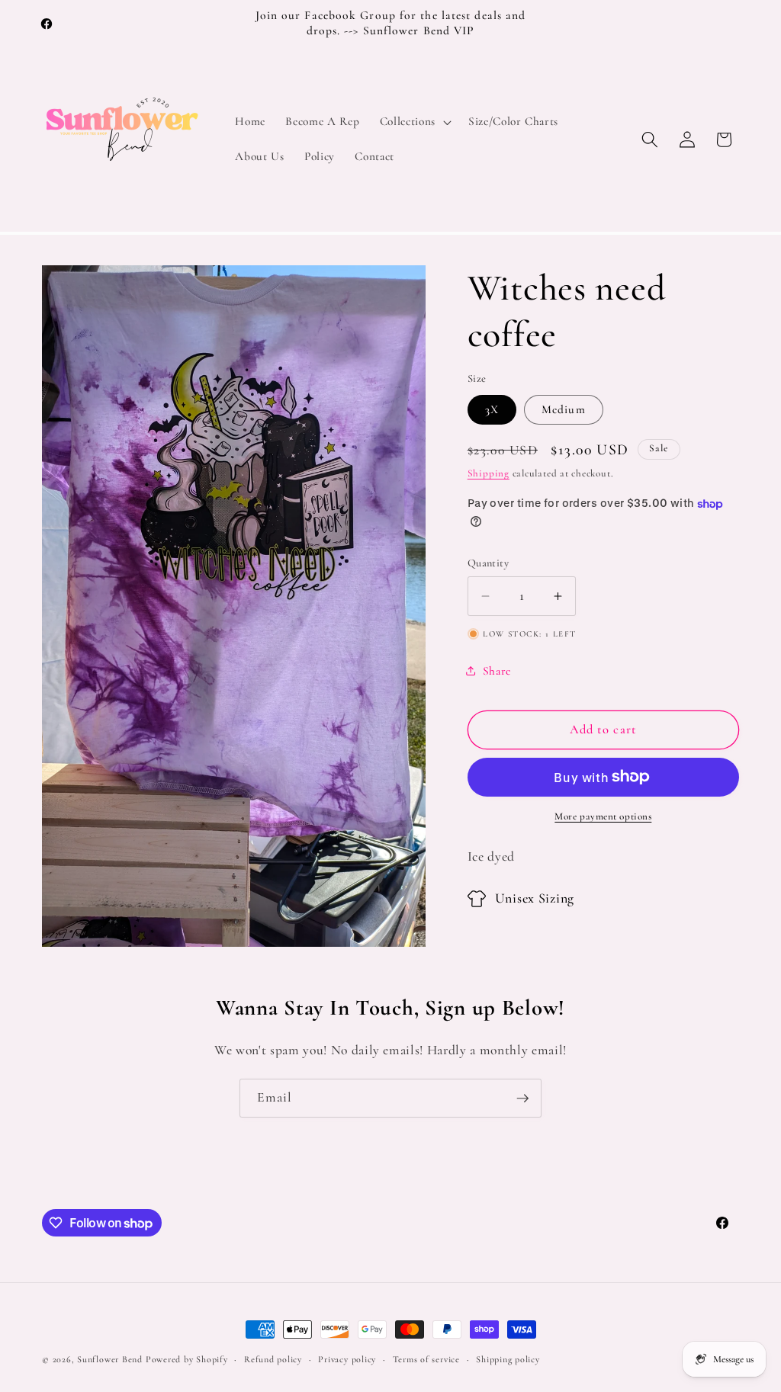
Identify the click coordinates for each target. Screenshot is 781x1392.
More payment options (602, 816)
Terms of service (426, 1359)
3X (492, 409)
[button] (414, 122)
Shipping (488, 473)
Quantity (488, 562)
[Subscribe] (522, 1098)
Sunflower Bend (110, 1359)
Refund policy (273, 1359)
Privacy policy (347, 1359)
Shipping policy (508, 1359)
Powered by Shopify (187, 1359)
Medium (564, 409)
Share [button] (497, 671)
